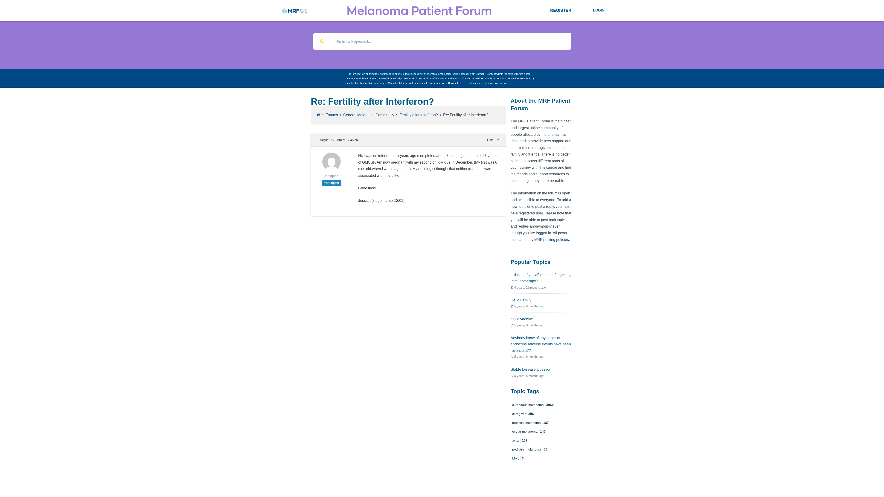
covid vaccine (522, 319)
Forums (332, 115)
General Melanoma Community (368, 115)
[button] (561, 10)
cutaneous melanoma (533, 405)
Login (599, 10)
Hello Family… (523, 300)
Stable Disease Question (531, 369)
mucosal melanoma (530, 423)
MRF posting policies (551, 240)
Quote (490, 140)
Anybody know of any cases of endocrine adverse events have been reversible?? (541, 344)
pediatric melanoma (529, 449)
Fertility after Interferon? (418, 115)
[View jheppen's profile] (331, 170)
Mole (518, 458)
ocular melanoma (529, 431)
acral (519, 440)
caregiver (523, 414)
